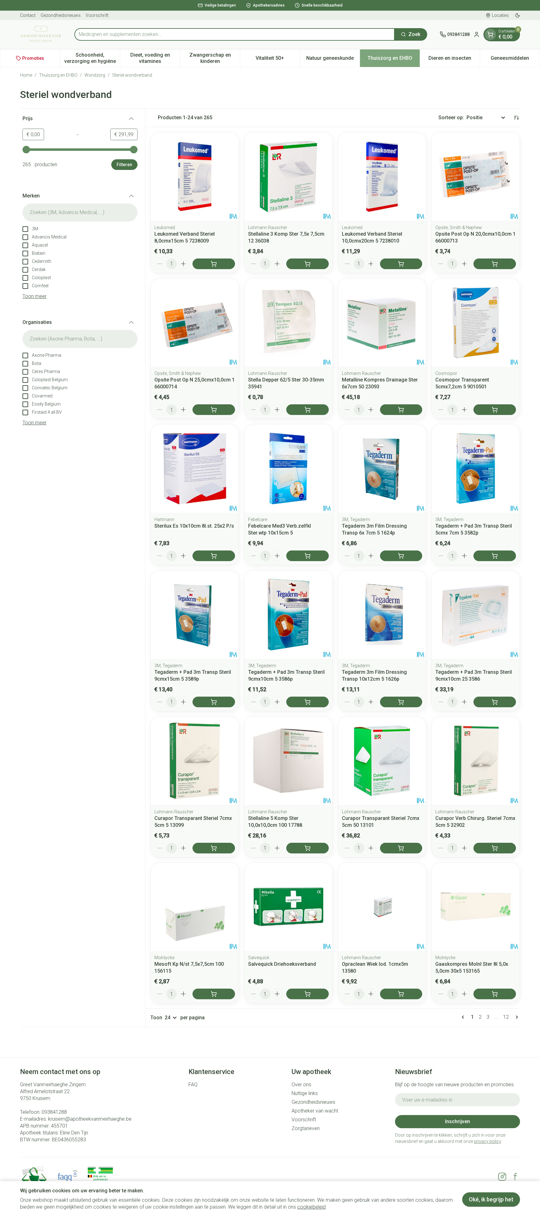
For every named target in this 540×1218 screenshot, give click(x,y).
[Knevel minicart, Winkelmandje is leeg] (490, 34)
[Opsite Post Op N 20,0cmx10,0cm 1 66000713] (476, 176)
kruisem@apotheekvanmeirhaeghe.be (90, 1119)
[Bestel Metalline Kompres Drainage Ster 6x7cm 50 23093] (401, 409)
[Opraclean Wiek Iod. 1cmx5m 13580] (382, 907)
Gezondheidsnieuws (61, 15)
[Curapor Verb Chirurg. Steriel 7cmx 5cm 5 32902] (476, 761)
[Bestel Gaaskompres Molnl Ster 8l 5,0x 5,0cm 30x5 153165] (494, 994)
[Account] (476, 34)
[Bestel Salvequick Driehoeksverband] (307, 994)
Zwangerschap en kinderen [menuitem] (214, 58)
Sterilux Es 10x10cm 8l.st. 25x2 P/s (194, 526)
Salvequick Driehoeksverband (282, 964)
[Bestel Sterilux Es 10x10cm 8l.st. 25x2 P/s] (213, 555)
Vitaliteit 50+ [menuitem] (278, 59)
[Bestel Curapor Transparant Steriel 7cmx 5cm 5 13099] (213, 848)
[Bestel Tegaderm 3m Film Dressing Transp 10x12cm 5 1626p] (401, 702)
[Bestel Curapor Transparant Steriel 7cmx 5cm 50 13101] (401, 848)
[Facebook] (515, 1176)
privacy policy (487, 1141)
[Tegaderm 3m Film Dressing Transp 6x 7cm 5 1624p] (382, 468)
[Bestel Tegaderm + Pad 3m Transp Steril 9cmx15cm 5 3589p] (213, 702)
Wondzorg (94, 75)
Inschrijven (457, 1121)
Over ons (301, 1085)
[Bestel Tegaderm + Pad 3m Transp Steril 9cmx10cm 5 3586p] (307, 702)
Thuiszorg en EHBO (58, 75)
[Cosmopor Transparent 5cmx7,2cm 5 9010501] (476, 323)
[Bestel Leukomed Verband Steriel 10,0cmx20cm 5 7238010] (401, 263)
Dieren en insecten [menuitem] (454, 59)
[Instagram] (502, 1176)
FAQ (193, 1085)
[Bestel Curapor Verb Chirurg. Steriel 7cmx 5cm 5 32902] (494, 848)
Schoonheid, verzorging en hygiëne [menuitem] (92, 58)
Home (26, 75)
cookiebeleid (311, 1207)
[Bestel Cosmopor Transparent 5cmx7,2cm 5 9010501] (494, 409)
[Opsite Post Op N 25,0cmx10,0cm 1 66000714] (195, 323)
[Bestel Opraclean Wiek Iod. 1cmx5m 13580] (401, 994)
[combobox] (234, 34)
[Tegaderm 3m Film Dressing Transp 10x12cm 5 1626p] (382, 615)
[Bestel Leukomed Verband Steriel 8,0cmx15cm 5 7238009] (213, 263)
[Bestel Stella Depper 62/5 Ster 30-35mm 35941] (307, 409)
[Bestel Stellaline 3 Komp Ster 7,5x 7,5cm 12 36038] (307, 263)
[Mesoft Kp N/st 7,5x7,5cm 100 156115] (195, 907)
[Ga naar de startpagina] (41, 34)
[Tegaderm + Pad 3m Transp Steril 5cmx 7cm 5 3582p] (476, 468)
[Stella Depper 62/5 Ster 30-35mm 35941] (288, 323)
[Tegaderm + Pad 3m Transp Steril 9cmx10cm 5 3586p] (288, 615)
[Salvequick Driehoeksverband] (288, 907)
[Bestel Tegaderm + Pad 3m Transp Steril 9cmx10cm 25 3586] (494, 702)
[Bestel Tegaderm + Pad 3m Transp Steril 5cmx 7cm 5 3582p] (494, 555)
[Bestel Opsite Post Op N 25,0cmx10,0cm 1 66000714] (213, 409)
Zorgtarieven (306, 1128)
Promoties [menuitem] (33, 58)
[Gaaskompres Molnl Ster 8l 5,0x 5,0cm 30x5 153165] (476, 907)
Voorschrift (97, 15)
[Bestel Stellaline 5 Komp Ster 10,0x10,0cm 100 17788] (307, 848)
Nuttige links (305, 1093)
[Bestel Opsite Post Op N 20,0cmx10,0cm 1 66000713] (494, 263)
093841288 (54, 1112)
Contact (28, 15)
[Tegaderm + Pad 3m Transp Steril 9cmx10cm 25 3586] (476, 615)
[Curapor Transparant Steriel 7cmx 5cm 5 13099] (195, 761)
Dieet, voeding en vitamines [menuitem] (155, 58)
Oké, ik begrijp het (491, 1199)
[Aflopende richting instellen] (516, 117)
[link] (464, 1017)
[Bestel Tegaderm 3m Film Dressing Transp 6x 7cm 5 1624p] (401, 555)
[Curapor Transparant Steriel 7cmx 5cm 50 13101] (382, 761)
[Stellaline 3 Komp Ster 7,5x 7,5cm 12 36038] (288, 176)
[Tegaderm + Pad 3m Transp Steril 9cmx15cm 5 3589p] (195, 615)
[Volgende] (515, 1017)
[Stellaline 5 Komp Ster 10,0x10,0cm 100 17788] (288, 761)
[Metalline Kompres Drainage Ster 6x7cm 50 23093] (382, 323)
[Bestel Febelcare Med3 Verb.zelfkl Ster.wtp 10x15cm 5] (307, 555)
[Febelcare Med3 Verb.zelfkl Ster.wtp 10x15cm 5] (288, 468)
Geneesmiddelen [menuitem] (515, 59)
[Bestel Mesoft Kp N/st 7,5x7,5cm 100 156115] (213, 994)
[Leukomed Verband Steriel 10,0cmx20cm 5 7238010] (382, 176)
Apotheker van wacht (315, 1111)
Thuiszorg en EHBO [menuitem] (394, 59)
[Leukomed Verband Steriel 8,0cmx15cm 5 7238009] (195, 176)
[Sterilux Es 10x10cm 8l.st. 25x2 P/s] (195, 468)
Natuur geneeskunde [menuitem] (333, 59)
